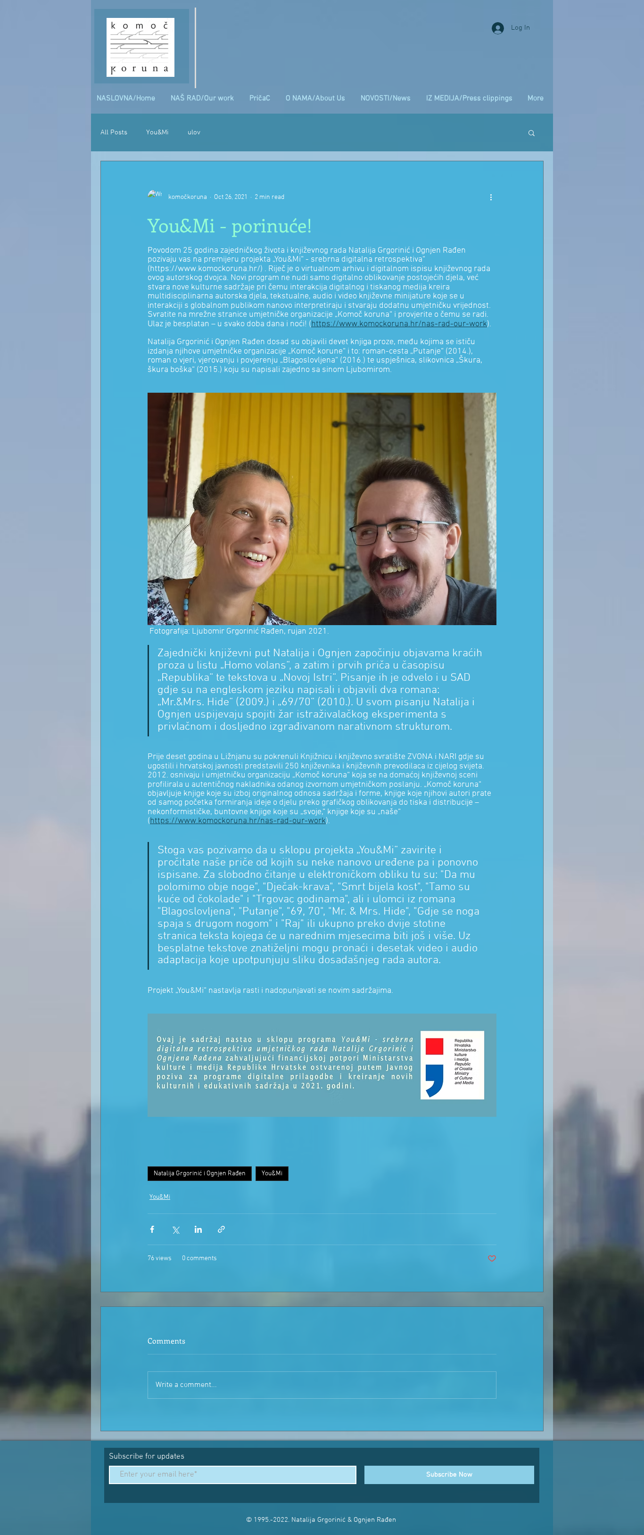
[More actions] (490, 197)
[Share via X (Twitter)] (175, 1229)
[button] (531, 132)
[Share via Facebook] (152, 1229)
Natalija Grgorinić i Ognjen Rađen (200, 1174)
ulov (194, 132)
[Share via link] (221, 1229)
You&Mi (157, 132)
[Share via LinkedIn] (198, 1229)
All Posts (113, 132)
